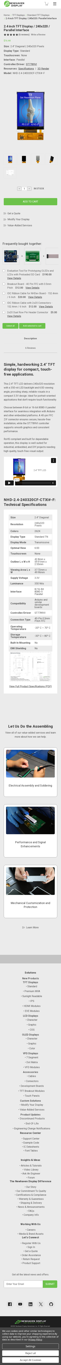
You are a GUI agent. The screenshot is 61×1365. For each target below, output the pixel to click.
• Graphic (31, 1024)
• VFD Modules (31, 1067)
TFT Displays (30, 982)
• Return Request (30, 1259)
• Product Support (30, 1263)
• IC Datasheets (30, 1146)
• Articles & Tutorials (31, 1165)
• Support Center (30, 1138)
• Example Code (30, 1142)
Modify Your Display (19, 219)
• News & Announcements (30, 1206)
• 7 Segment (31, 1057)
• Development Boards (31, 1085)
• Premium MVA (31, 991)
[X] (41, 1304)
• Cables (31, 1076)
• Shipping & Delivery (30, 1202)
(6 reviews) (24, 34)
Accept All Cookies (30, 1360)
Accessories (30, 1072)
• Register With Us (31, 1243)
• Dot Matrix (31, 1062)
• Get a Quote (30, 1251)
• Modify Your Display (31, 1104)
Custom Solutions (30, 1100)
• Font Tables (30, 1150)
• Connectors (31, 1081)
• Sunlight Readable (31, 996)
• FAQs (30, 1210)
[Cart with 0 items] (46, 3)
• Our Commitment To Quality (30, 1191)
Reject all (30, 1353)
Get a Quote (14, 213)
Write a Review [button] (38, 34)
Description (30, 338)
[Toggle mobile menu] (55, 3)
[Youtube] (20, 1304)
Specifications (26, 68)
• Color (31, 1048)
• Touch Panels (31, 1095)
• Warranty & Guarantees (31, 1198)
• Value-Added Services (31, 1109)
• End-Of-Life (31, 1123)
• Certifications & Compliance (30, 1194)
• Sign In (30, 1247)
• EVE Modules (31, 1011)
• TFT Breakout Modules (31, 1090)
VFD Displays (30, 1053)
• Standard (31, 986)
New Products (30, 978)
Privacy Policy (35, 1339)
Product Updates (30, 1114)
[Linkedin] (30, 1304)
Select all (10, 326)
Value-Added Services (20, 225)
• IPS (31, 1001)
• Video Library (30, 1169)
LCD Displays (30, 1015)
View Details (14, 278)
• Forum (30, 1177)
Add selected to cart (32, 326)
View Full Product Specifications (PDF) (30, 686)
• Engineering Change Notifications (31, 1128)
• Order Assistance (30, 1255)
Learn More (32, 927)
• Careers (30, 1229)
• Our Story (30, 1186)
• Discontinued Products (31, 1118)
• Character (31, 1019)
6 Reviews (30, 348)
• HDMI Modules (31, 1006)
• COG (31, 1029)
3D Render (43, 68)
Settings (30, 1346)
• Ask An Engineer (30, 1173)
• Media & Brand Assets (30, 1233)
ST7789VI (31, 64)
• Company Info (30, 1214)
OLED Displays (30, 1034)
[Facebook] (10, 1304)
